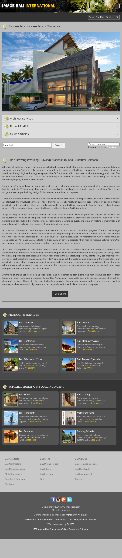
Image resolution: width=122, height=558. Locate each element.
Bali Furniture (26, 431)
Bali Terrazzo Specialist (89, 359)
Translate (111, 147)
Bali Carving (83, 394)
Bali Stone (24, 394)
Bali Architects (26, 322)
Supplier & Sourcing (15, 479)
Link (42, 479)
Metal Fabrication (86, 413)
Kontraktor (83, 514)
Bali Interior (83, 322)
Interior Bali (60, 519)
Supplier (93, 519)
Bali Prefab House (49, 464)
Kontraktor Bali (45, 519)
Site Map (9, 484)
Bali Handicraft (26, 413)
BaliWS (70, 524)
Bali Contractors (27, 341)
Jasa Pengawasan (77, 519)
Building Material (86, 431)
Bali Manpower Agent (88, 341)
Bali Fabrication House (30, 359)
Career (78, 479)
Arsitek (69, 514)
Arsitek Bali (30, 519)
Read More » (34, 331)
